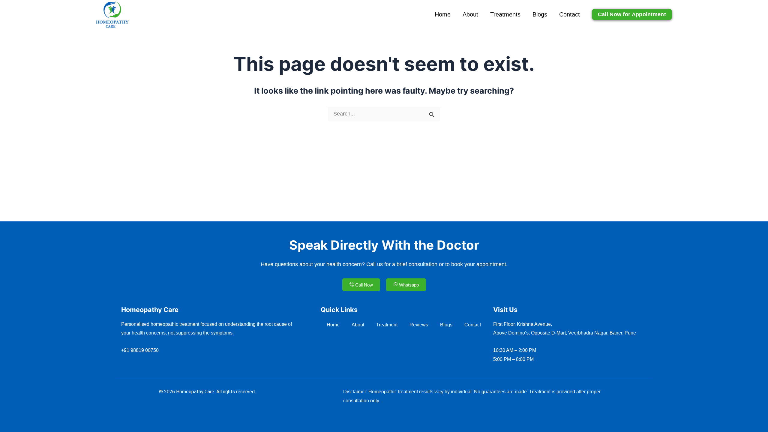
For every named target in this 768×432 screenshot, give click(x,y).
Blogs (539, 14)
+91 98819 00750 (140, 350)
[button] (632, 14)
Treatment (387, 324)
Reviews (419, 324)
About (470, 14)
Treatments (505, 14)
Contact (569, 14)
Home (443, 14)
